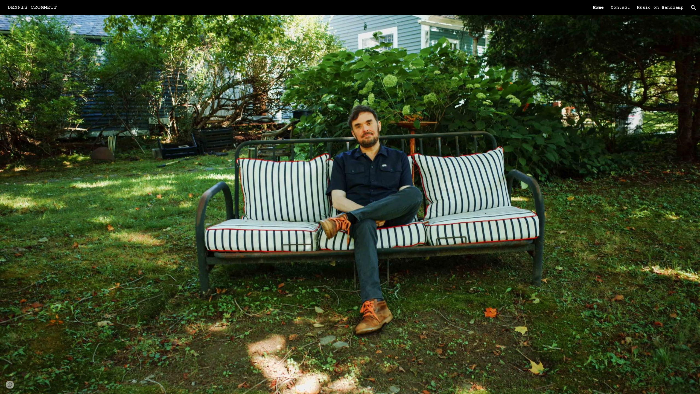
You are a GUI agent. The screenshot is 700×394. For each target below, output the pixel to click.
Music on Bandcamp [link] (660, 7)
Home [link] (598, 7)
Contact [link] (620, 7)
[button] (693, 7)
